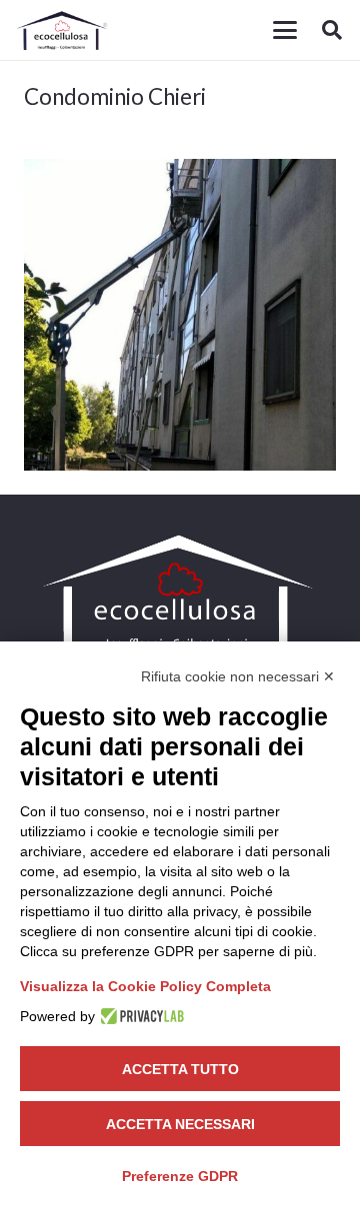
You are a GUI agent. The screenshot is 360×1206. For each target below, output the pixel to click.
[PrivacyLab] (139, 1016)
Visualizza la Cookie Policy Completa (145, 986)
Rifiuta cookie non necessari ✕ (238, 676)
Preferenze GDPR (180, 1176)
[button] (285, 30)
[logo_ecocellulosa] (62, 30)
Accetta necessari (180, 1124)
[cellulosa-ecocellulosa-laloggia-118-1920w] (180, 315)
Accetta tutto (180, 1069)
